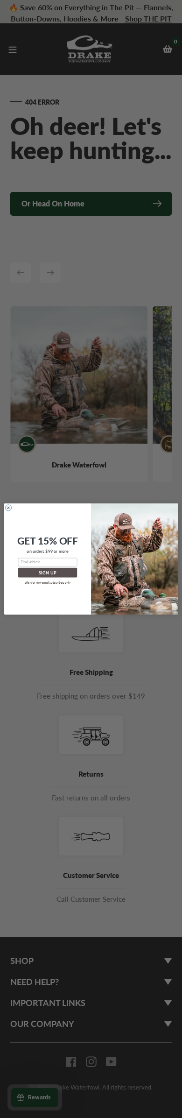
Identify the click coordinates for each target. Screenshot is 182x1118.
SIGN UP (47, 573)
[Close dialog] (9, 508)
